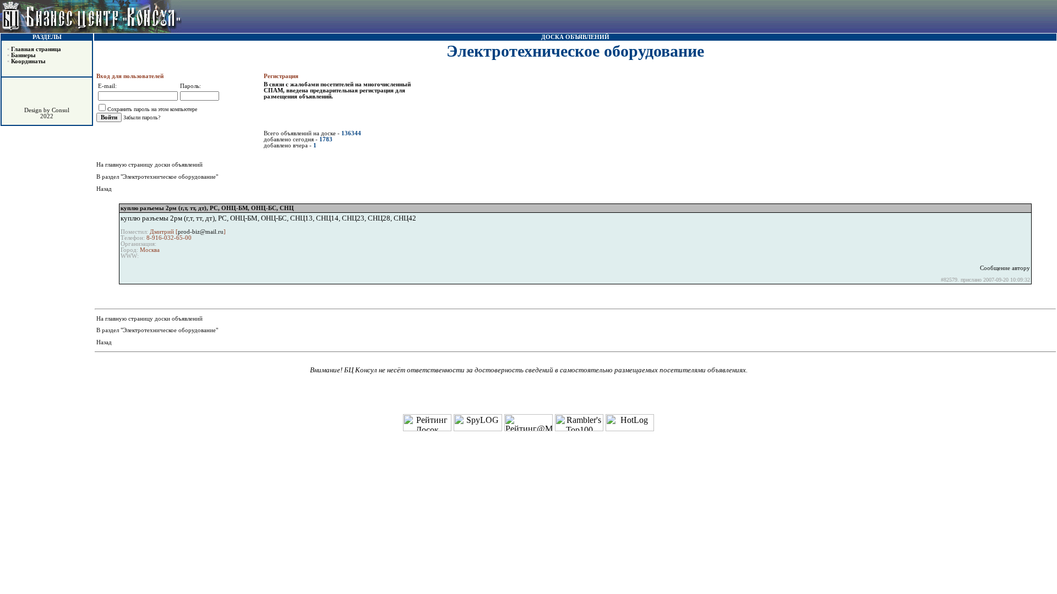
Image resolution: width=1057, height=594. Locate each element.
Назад (104, 189)
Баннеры (23, 55)
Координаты (28, 61)
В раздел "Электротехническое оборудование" (157, 177)
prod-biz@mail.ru (201, 232)
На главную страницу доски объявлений (149, 165)
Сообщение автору (1005, 268)
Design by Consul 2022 (46, 113)
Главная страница (36, 49)
